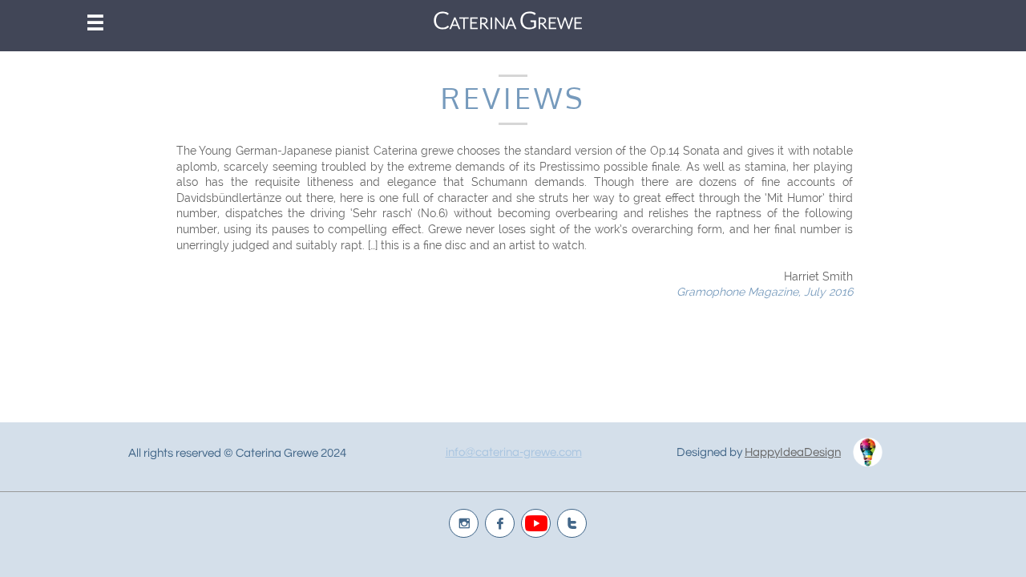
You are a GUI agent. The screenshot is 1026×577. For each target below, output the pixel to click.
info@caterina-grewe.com (514, 452)
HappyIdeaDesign (793, 452)
